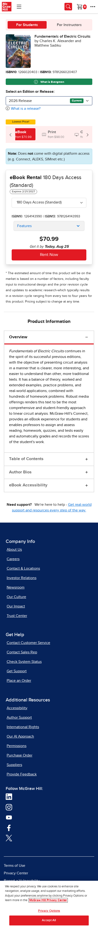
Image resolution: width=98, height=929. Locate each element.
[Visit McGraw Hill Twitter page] (9, 838)
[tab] (20, 134)
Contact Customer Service (28, 643)
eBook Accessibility (28, 485)
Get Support (17, 671)
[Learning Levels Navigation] (19, 6)
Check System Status (24, 662)
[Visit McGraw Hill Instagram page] (9, 807)
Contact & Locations (23, 568)
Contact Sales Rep (22, 652)
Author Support (19, 717)
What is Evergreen (52, 82)
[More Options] (92, 6)
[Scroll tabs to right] (87, 134)
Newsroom (15, 587)
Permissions (16, 746)
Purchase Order (19, 755)
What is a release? (25, 108)
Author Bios (20, 472)
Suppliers (14, 765)
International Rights (23, 727)
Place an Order (19, 680)
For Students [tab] (27, 25)
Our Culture (16, 597)
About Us (14, 549)
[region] (49, 905)
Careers (13, 559)
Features (24, 226)
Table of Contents (26, 459)
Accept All (49, 920)
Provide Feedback (22, 774)
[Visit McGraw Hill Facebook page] (9, 827)
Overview (18, 337)
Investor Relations (21, 578)
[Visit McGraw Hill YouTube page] (9, 817)
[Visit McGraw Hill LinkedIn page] (9, 796)
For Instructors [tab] (69, 25)
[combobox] (49, 100)
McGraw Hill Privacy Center (48, 900)
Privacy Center (16, 873)
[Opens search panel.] (68, 6)
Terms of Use (14, 865)
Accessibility (17, 708)
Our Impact (16, 606)
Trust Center (17, 616)
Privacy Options (49, 910)
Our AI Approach (20, 736)
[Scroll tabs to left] (10, 134)
